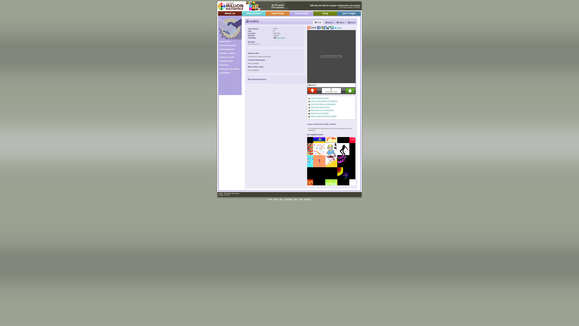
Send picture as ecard (320, 98)
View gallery (281, 38)
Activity (352, 22)
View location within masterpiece (324, 101)
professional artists (230, 69)
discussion (225, 41)
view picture (253, 13)
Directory (307, 199)
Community (288, 199)
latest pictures (227, 49)
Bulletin (330, 22)
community (301, 13)
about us (230, 13)
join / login (349, 13)
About (276, 199)
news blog (277, 13)
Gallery (341, 22)
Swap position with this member (324, 116)
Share (313, 27)
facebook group (228, 45)
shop (325, 13)
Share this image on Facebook (323, 104)
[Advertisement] (228, 85)
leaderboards (226, 61)
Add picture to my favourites (322, 110)
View (281, 199)
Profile (318, 22)
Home (270, 199)
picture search (227, 57)
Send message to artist (320, 107)
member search (227, 53)
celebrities (225, 73)
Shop (295, 199)
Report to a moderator (320, 113)
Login (301, 199)
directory (224, 65)
